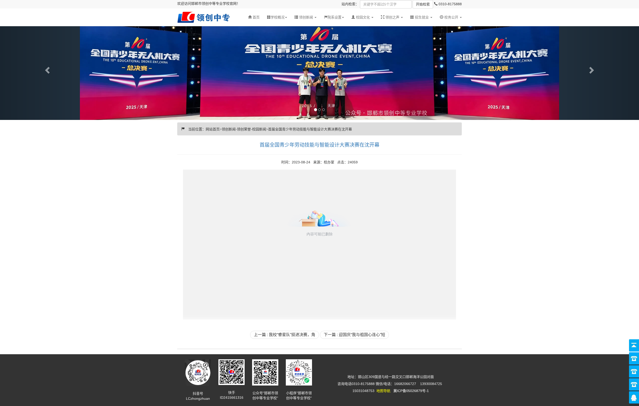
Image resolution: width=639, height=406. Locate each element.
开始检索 (423, 4)
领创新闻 (306, 17)
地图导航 (383, 391)
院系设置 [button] (334, 17)
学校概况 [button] (278, 17)
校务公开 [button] (451, 17)
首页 (256, 17)
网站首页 (213, 129)
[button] (305, 17)
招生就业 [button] (422, 17)
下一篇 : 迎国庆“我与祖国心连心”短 (354, 335)
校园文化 (363, 17)
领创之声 (392, 17)
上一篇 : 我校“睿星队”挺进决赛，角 (284, 335)
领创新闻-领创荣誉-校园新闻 (244, 129)
